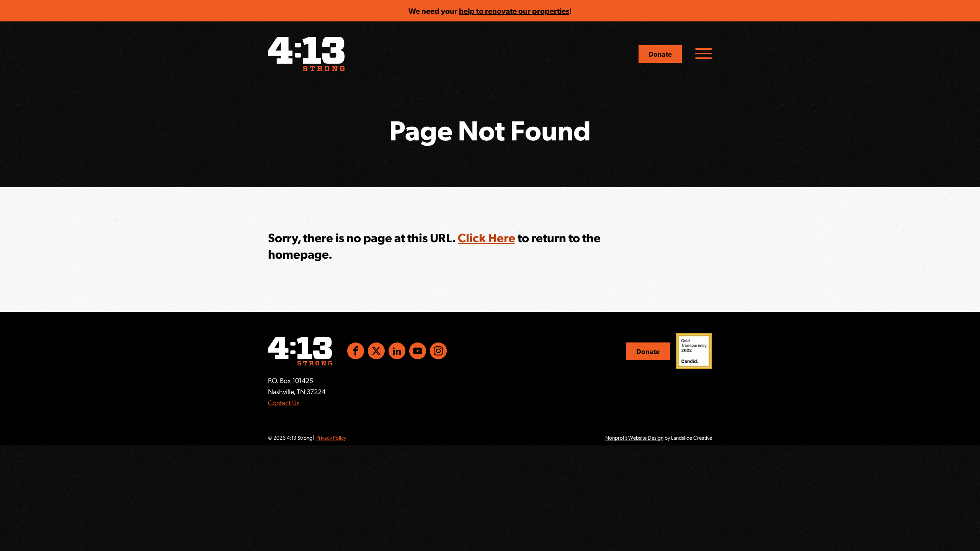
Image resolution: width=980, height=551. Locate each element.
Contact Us (283, 402)
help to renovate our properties (514, 11)
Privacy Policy (331, 437)
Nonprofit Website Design (634, 437)
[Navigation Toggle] (703, 53)
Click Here (486, 237)
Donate (660, 53)
